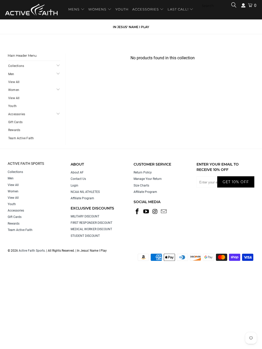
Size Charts (141, 185)
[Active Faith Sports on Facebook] (137, 211)
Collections (16, 66)
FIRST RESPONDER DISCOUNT (91, 223)
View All (14, 82)
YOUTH (122, 9)
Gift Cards (15, 122)
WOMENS (97, 9)
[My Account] (243, 5)
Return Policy (143, 172)
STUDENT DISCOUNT (85, 236)
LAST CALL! (179, 9)
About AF (77, 172)
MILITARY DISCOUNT (85, 216)
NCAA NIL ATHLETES (85, 192)
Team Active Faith (21, 138)
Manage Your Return (148, 179)
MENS (74, 9)
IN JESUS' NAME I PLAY (131, 27)
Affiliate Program (82, 198)
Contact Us (78, 179)
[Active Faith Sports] (31, 9)
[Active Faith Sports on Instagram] (155, 211)
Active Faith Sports (32, 250)
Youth (12, 106)
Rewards (14, 130)
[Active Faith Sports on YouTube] (146, 211)
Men (11, 74)
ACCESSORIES (145, 9)
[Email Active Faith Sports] (164, 211)
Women (13, 90)
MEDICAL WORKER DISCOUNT (91, 229)
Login (74, 185)
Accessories (16, 114)
